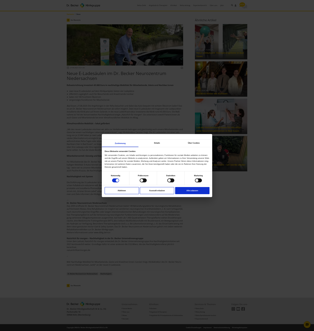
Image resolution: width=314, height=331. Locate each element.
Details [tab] (157, 143)
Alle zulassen (192, 190)
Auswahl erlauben (157, 190)
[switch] (143, 180)
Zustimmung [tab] (120, 143)
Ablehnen (122, 190)
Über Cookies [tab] (194, 143)
